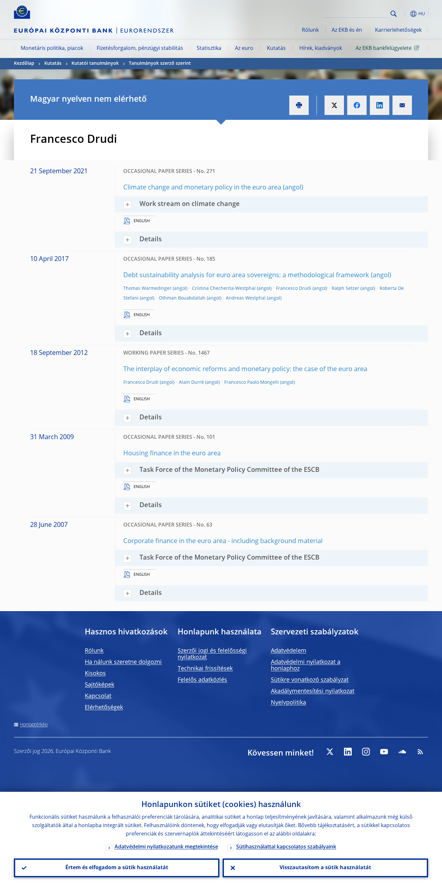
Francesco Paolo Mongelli (251, 382)
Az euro (244, 48)
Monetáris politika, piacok (52, 48)
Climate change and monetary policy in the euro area (202, 188)
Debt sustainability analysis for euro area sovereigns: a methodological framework (246, 275)
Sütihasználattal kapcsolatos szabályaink (286, 847)
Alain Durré (191, 382)
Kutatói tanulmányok (95, 63)
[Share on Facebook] (357, 105)
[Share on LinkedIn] (379, 105)
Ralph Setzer (345, 288)
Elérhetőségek (104, 708)
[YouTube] (384, 751)
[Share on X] (334, 105)
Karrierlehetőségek (398, 30)
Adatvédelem (288, 651)
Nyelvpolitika (288, 703)
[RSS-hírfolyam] (420, 751)
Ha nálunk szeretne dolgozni (123, 662)
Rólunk (310, 30)
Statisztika (209, 48)
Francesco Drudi (293, 288)
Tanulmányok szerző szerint (160, 63)
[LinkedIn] (348, 751)
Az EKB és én (347, 30)
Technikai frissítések (205, 669)
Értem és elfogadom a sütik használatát (116, 867)
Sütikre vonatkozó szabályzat (309, 680)
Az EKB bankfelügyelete (384, 48)
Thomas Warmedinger (147, 288)
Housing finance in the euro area (172, 453)
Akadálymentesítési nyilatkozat (312, 691)
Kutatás (276, 48)
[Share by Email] (402, 105)
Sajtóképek (99, 685)
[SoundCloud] (402, 751)
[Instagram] (366, 751)
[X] (329, 751)
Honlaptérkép (34, 724)
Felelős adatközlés (202, 680)
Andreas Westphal (246, 298)
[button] (405, 13)
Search (393, 13)
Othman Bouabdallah (182, 298)
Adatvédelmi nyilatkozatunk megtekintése (166, 847)
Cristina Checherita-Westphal (224, 288)
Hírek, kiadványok (320, 48)
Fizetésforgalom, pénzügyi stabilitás (140, 48)
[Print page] (299, 105)
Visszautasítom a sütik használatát (325, 867)
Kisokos (95, 674)
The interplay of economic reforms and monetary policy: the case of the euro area (245, 369)
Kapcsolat (98, 696)
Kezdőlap (24, 63)
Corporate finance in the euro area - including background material (223, 541)
